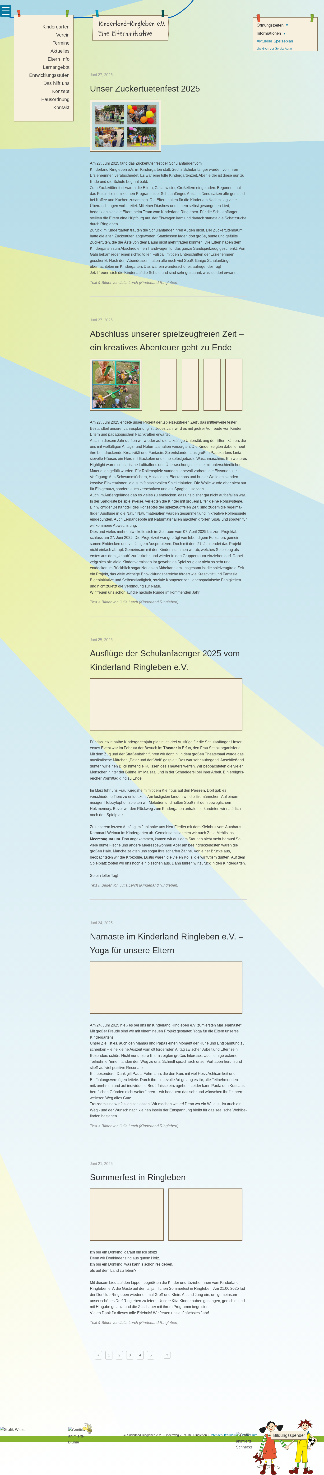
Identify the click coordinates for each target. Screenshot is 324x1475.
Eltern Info (58, 59)
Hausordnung (55, 99)
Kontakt (61, 107)
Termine (61, 43)
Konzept (60, 91)
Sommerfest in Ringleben (138, 1177)
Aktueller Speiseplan (275, 41)
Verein (62, 34)
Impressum (249, 1435)
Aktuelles (60, 51)
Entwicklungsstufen (49, 75)
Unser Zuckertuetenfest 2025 (145, 88)
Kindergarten (55, 26)
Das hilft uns (56, 83)
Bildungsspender (289, 1435)
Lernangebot (56, 67)
